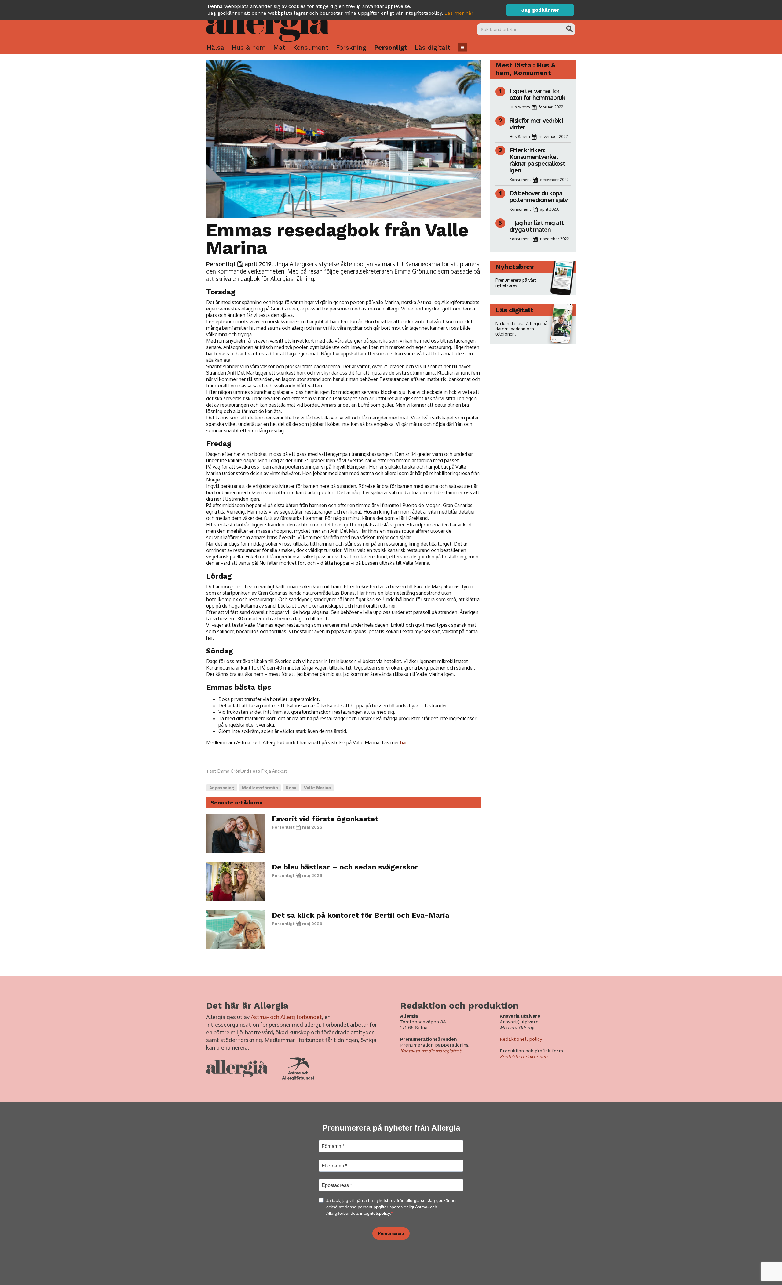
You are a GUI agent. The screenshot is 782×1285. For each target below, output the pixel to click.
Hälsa (215, 47)
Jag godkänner (540, 10)
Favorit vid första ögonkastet (325, 819)
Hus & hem (249, 47)
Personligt (390, 47)
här (403, 742)
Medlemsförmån (260, 787)
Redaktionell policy (521, 1039)
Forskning (351, 47)
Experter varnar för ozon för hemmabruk (537, 94)
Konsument (310, 47)
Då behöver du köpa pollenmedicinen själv (539, 196)
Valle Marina (317, 787)
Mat (279, 47)
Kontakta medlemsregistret (430, 1051)
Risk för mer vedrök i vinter (536, 123)
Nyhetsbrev (514, 266)
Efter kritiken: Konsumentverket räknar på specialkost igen (537, 160)
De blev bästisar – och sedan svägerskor (345, 867)
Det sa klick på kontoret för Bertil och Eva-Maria (360, 915)
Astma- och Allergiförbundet (286, 1017)
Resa (291, 787)
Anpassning (221, 787)
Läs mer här (458, 13)
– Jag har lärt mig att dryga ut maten (537, 226)
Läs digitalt (432, 47)
